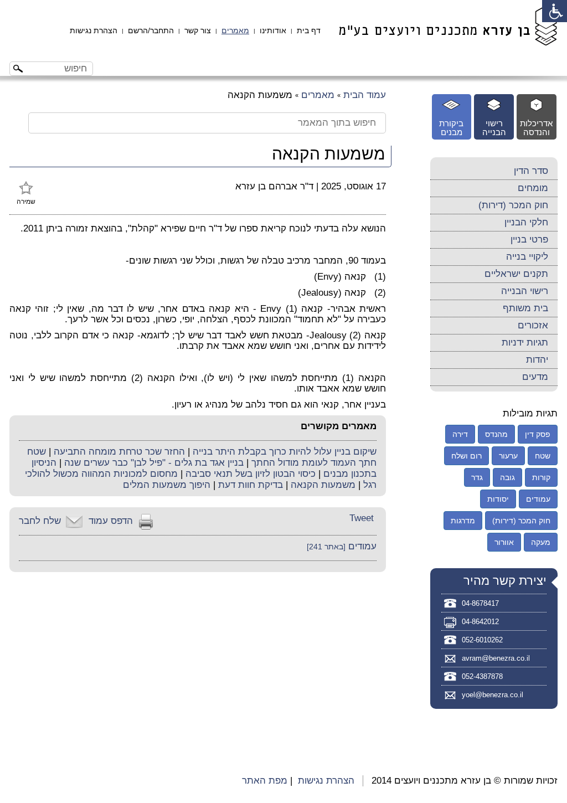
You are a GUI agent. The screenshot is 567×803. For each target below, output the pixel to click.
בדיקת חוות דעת (250, 485)
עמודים (362, 546)
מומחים (533, 188)
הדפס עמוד (111, 521)
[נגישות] (554, 11)
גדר (477, 477)
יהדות (537, 359)
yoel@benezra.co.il (492, 695)
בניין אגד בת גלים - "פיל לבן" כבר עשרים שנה (154, 462)
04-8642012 (480, 621)
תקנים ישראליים (516, 274)
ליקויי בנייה (527, 256)
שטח (542, 455)
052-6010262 (482, 640)
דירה (460, 434)
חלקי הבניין (526, 222)
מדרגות (463, 520)
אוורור (504, 542)
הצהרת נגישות (93, 30)
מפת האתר (264, 780)
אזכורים (533, 325)
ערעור (508, 455)
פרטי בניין (529, 239)
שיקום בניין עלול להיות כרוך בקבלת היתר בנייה (285, 451)
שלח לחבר (40, 521)
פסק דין (537, 434)
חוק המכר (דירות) (513, 205)
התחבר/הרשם (151, 30)
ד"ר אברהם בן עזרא (274, 186)
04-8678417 (480, 603)
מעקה (540, 542)
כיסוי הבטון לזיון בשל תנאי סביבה (250, 474)
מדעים (535, 377)
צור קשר (197, 30)
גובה (507, 477)
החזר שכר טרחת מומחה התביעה (119, 451)
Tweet (361, 518)
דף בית (309, 30)
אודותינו (273, 30)
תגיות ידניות (525, 342)
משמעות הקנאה (323, 485)
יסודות (498, 499)
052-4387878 (482, 676)
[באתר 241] (326, 547)
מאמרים (235, 30)
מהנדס (496, 434)
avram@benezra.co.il (496, 658)
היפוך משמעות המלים (166, 485)
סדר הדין (531, 171)
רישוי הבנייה (524, 291)
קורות (541, 477)
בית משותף (525, 308)
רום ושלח (466, 455)
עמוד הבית (364, 95)
